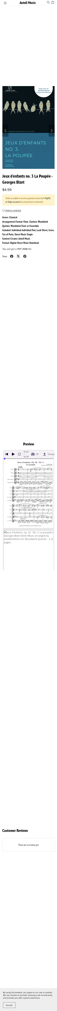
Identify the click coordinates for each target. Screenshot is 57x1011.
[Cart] (53, 2)
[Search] (48, 2)
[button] (5, 131)
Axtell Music (28, 2)
